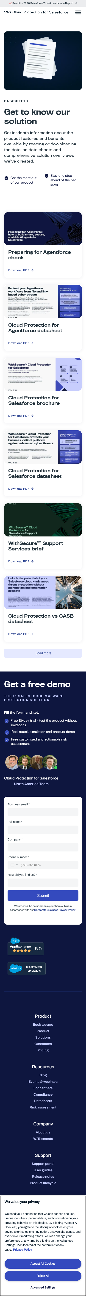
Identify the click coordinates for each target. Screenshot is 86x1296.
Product (43, 1031)
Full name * (15, 821)
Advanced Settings (43, 1287)
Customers (43, 1044)
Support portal (43, 1164)
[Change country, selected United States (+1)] (14, 865)
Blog (43, 1075)
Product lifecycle (43, 1183)
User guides (43, 1170)
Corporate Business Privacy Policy (54, 910)
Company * (15, 839)
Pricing (43, 1050)
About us (43, 1132)
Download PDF (18, 270)
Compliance (43, 1094)
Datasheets (43, 1101)
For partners (43, 1088)
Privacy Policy (22, 1249)
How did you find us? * (22, 874)
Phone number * (18, 857)
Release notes (43, 1176)
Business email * (19, 804)
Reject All (43, 1275)
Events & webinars (43, 1081)
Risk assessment (43, 1107)
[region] (43, 1245)
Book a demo (43, 1024)
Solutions (43, 1037)
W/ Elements (43, 1139)
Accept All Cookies (43, 1263)
